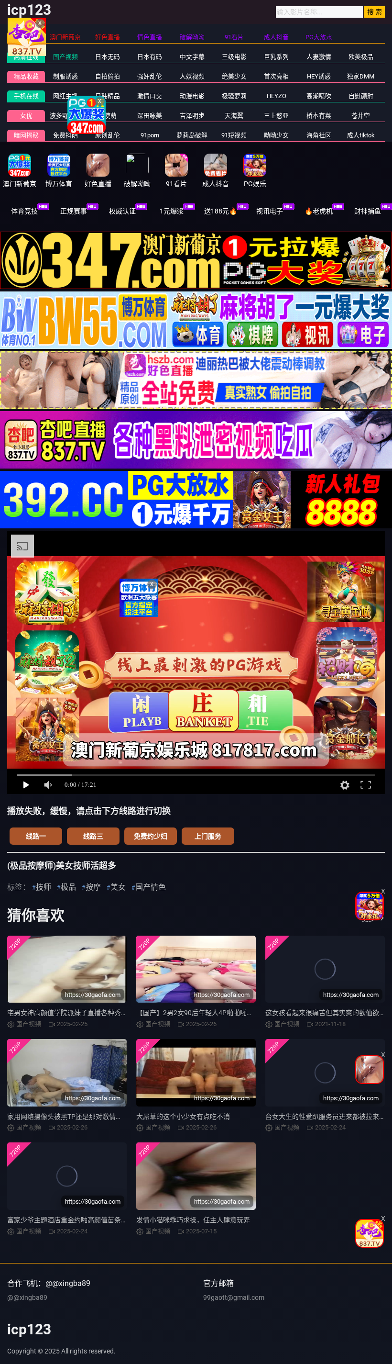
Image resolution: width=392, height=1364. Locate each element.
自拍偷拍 (107, 76)
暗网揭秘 (26, 135)
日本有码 (149, 56)
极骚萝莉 (234, 96)
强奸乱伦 (149, 76)
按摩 (93, 887)
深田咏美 (149, 115)
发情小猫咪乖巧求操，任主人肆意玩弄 (193, 1220)
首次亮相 (276, 76)
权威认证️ (122, 211)
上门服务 (208, 836)
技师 (43, 887)
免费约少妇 (150, 836)
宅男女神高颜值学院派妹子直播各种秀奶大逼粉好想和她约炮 (97, 1013)
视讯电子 (269, 211)
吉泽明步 (192, 115)
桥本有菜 (318, 115)
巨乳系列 (276, 56)
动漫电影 (192, 96)
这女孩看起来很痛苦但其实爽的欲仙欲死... (328, 1013)
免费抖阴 (65, 135)
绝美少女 (234, 76)
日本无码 (107, 56)
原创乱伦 (107, 135)
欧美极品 (360, 56)
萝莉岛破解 (191, 135)
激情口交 (149, 96)
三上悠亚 (276, 115)
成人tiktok (361, 135)
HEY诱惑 (319, 76)
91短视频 (234, 135)
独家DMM (360, 76)
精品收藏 (26, 76)
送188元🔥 (220, 211)
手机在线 (26, 96)
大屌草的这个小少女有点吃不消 (183, 1116)
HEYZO (276, 96)
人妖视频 (192, 76)
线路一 (36, 836)
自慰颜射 (360, 96)
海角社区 (318, 135)
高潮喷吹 (318, 96)
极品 (68, 887)
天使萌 (107, 115)
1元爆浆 (172, 211)
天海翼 (234, 115)
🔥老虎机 (319, 211)
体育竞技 (24, 211)
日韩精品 (107, 96)
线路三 (93, 836)
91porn (150, 135)
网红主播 (65, 96)
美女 (118, 887)
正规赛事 (73, 211)
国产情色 (150, 887)
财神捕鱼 (367, 211)
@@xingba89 (27, 1297)
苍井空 (360, 115)
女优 (26, 115)
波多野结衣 (65, 115)
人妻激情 (318, 56)
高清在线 (26, 56)
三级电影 (234, 56)
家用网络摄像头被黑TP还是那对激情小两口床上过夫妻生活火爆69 (105, 1116)
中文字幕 (192, 56)
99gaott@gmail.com (233, 1297)
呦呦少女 (276, 135)
